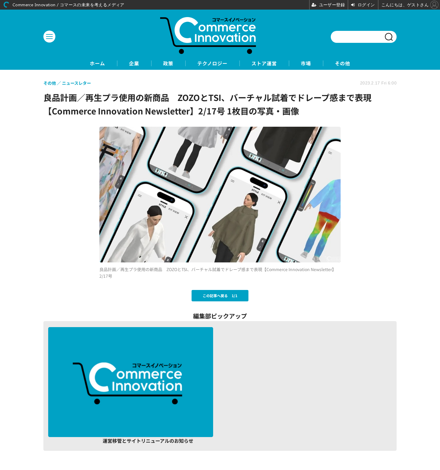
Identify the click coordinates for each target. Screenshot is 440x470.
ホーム (97, 63)
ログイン (306, 434)
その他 (342, 63)
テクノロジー (212, 63)
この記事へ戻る (220, 295)
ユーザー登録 (367, 434)
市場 (306, 63)
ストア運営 (264, 63)
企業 (134, 63)
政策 (168, 63)
